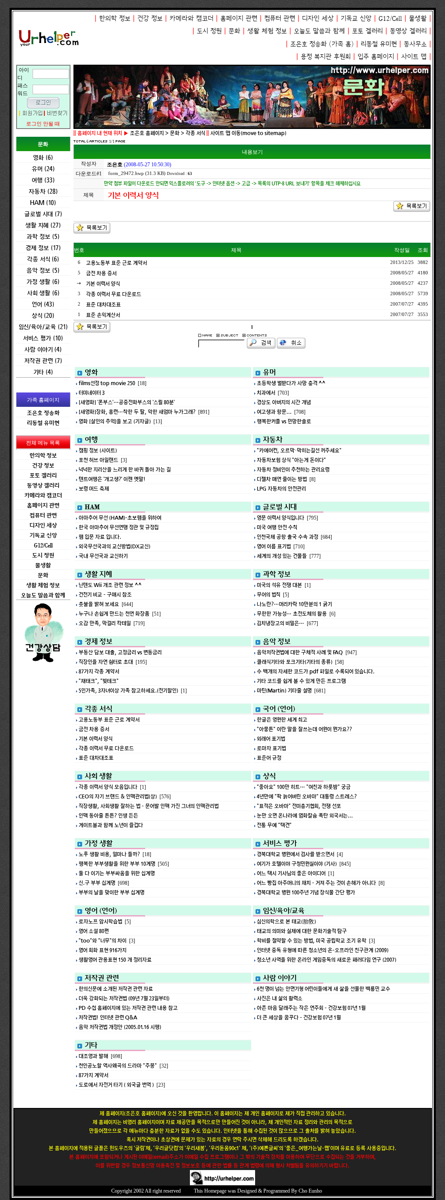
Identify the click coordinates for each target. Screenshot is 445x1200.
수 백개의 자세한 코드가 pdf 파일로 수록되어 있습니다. (316, 671)
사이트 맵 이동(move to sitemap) (248, 133)
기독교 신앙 (356, 18)
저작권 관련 (102, 978)
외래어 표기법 (271, 738)
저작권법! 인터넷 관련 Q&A (108, 1017)
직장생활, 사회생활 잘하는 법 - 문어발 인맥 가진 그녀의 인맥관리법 (149, 806)
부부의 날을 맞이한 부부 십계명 (111, 892)
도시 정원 (209, 31)
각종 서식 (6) (43, 259)
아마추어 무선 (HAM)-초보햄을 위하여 (120, 517)
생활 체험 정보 (267, 31)
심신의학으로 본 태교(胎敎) (286, 921)
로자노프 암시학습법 (100, 921)
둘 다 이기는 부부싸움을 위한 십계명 (117, 873)
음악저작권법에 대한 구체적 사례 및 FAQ (300, 652)
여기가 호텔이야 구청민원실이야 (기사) (297, 863)
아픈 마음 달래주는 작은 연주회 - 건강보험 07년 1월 (311, 1008)
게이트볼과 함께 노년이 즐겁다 (111, 825)
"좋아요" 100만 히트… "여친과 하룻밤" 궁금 (304, 787)
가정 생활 (99, 843)
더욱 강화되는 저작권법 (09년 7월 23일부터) (124, 998)
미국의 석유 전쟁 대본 (279, 585)
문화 (234, 31)
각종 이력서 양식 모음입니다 (108, 787)
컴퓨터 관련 (279, 18)
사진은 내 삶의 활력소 (279, 998)
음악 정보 (277, 641)
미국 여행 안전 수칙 (277, 527)
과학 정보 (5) (43, 236)
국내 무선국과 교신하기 (103, 556)
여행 (91, 439)
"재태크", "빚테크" (99, 681)
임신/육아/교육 (284, 910)
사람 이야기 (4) (43, 349)
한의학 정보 (114, 18)
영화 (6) (43, 157)
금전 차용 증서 (101, 273)
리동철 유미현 (379, 44)
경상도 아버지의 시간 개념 (284, 402)
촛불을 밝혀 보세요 (99, 604)
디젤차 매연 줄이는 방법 (282, 479)
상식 (269, 776)
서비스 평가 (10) (43, 338)
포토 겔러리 (367, 31)
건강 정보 (150, 18)
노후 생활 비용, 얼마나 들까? (109, 854)
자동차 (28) (43, 191)
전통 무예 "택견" (274, 825)
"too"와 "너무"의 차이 (102, 940)
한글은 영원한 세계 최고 (282, 719)
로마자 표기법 (271, 748)
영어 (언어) (101, 910)
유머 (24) (43, 169)
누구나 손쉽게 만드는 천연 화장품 (114, 613)
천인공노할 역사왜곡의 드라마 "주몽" (118, 1065)
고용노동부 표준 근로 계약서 (116, 263)
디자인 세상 (318, 18)
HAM (92, 507)
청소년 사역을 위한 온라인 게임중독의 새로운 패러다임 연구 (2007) (326, 959)
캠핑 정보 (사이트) (98, 450)
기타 (91, 1045)
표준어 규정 (269, 758)
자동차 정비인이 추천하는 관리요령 (293, 469)
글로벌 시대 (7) (43, 214)
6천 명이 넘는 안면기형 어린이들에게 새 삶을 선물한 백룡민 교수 (323, 988)
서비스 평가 (280, 843)
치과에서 (266, 392)
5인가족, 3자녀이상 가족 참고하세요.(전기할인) (128, 690)
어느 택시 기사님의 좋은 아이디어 (291, 873)
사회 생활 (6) (43, 293)
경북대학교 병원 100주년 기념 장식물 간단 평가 (306, 892)
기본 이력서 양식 (103, 283)
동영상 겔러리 (408, 31)
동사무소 (415, 44)
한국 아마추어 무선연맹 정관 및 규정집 (119, 527)
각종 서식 (98, 708)
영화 (91, 372)
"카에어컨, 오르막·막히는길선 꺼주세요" (299, 450)
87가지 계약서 (93, 1075)
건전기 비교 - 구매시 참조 (105, 594)
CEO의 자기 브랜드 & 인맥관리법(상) (118, 796)
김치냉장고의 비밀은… (280, 623)
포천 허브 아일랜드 (98, 460)
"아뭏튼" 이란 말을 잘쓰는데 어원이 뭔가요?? (304, 729)
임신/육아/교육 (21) (43, 327)
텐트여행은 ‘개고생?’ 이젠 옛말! (112, 479)
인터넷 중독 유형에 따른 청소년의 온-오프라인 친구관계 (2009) (323, 950)
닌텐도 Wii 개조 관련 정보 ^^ (110, 585)
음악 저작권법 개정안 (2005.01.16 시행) (120, 1027)
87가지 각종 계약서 (99, 671)
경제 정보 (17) (43, 248)
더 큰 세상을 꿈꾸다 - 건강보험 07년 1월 (299, 1017)
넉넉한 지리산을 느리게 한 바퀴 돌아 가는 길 (125, 469)
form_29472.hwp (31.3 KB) (137, 173)
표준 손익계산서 (103, 315)
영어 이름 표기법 (274, 546)
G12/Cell (390, 18)
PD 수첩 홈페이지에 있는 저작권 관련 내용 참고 (128, 1008)
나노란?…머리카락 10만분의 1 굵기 (294, 604)
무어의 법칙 (268, 594)
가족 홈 (341, 44)
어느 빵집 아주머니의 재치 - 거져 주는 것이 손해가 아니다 (316, 883)
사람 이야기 (279, 978)
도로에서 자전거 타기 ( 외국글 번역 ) (116, 1084)
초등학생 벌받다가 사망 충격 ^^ (291, 383)
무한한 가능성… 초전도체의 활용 (292, 613)
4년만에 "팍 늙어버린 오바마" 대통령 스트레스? (307, 796)
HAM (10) (43, 202)
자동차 (272, 439)
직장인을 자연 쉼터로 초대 (106, 662)
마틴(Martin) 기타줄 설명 (284, 690)
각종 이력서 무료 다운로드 (113, 294)
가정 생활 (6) (43, 281)
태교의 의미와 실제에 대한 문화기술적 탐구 (302, 931)
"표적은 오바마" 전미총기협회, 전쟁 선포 (299, 806)
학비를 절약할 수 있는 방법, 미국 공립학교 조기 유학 (311, 940)
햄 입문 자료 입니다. (100, 537)
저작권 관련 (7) (43, 360)
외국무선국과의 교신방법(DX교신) (114, 546)
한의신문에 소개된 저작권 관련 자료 (116, 988)
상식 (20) (43, 315)
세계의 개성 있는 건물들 (282, 556)
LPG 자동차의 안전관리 (281, 488)
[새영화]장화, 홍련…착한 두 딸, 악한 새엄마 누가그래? (137, 411)
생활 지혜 (98, 574)
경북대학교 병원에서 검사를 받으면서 (295, 854)
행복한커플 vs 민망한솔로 (284, 421)
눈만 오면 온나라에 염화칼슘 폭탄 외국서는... (305, 815)
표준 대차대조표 (103, 304)
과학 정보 (277, 574)
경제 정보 (99, 641)
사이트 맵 (414, 57)
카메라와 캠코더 (191, 18)
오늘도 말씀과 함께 (319, 31)
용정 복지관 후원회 (326, 57)
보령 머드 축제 (94, 488)
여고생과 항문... (274, 411)
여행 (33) (43, 180)
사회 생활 (98, 776)
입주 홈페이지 (376, 57)
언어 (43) (43, 304)
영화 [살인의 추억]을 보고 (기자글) (115, 421)
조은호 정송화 (308, 44)
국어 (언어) (279, 708)
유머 (269, 372)
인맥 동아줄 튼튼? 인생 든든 (108, 815)
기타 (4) (43, 372)
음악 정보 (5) (43, 270)
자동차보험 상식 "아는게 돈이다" (291, 460)
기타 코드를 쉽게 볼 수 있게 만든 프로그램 (301, 681)
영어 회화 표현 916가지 (102, 950)
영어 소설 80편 (94, 931)
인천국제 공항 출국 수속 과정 (287, 537)
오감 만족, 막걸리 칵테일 (105, 623)
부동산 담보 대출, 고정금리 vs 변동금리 (120, 652)
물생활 (418, 18)
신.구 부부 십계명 (97, 883)
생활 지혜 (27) (43, 225)
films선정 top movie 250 (107, 383)
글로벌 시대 (280, 507)
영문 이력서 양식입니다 (280, 517)
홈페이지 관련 (238, 18)
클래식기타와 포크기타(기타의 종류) (294, 662)
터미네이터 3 (92, 392)
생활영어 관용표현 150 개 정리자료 (115, 959)
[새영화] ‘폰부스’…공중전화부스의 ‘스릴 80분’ (127, 402)
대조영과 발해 (93, 1056)
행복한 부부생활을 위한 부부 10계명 (117, 863)
